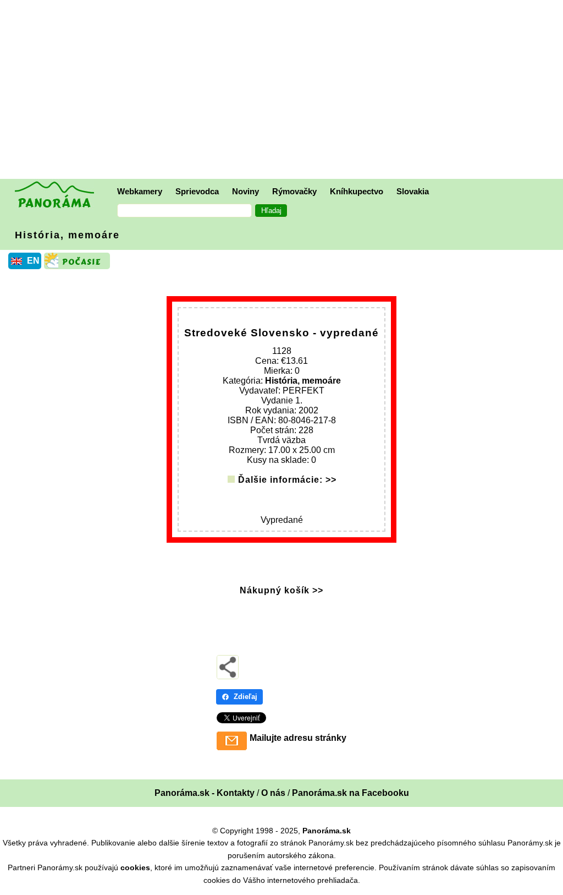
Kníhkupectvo (356, 191)
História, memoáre (67, 235)
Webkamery (139, 191)
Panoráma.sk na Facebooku (350, 793)
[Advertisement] (284, 91)
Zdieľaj (245, 696)
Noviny (245, 191)
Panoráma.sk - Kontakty (204, 793)
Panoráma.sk (326, 830)
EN (33, 260)
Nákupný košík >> (281, 590)
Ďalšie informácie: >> (287, 479)
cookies (135, 867)
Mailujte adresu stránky (298, 738)
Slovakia (412, 191)
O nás (273, 793)
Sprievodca (197, 191)
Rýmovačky (294, 191)
